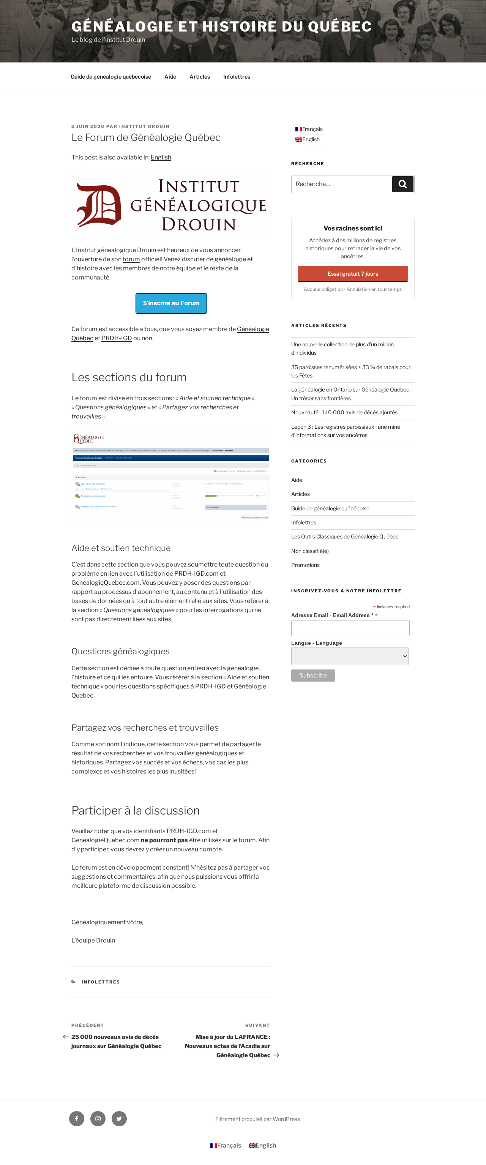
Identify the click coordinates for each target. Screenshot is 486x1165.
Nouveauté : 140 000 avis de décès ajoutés (344, 412)
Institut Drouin (144, 126)
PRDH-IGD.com (196, 573)
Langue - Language (316, 643)
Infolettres (236, 76)
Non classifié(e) (310, 551)
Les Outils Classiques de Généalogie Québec (345, 536)
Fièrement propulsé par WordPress (257, 1119)
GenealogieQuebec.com (105, 582)
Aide (170, 76)
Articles (199, 76)
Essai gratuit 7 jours (353, 273)
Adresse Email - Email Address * (334, 615)
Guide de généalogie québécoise (111, 76)
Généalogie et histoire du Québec (221, 26)
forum (131, 259)
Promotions (305, 565)
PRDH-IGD (116, 338)
